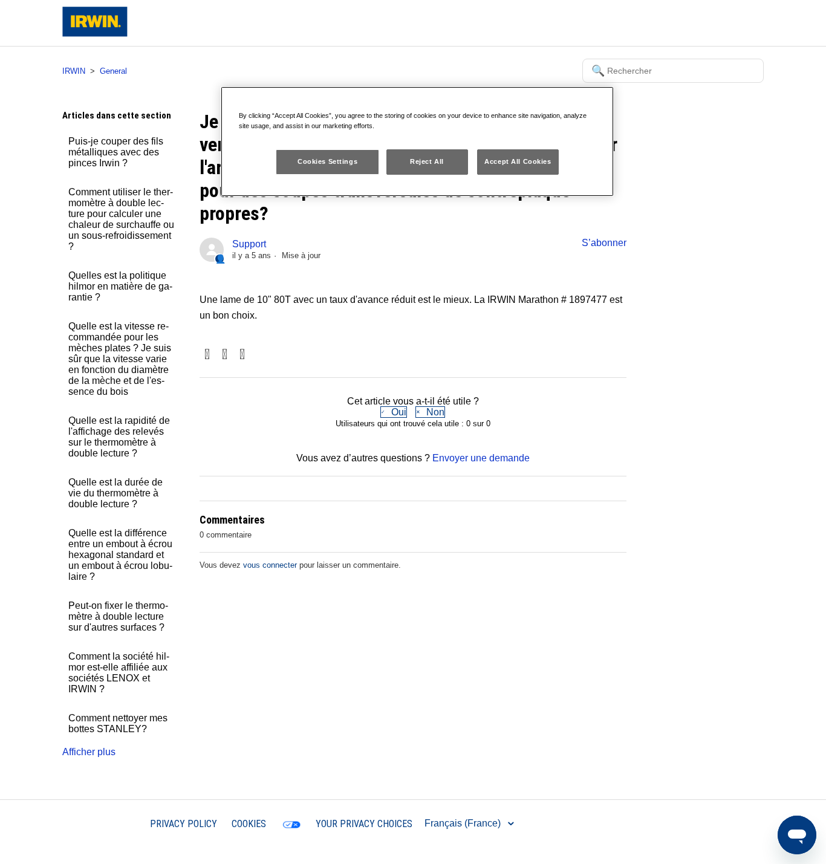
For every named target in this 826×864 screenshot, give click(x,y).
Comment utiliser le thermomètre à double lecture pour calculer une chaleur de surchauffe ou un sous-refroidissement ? (121, 219)
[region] (417, 141)
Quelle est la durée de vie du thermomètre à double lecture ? (115, 493)
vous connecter (270, 565)
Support (249, 244)
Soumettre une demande (646, 23)
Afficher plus (88, 752)
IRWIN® (117, 823)
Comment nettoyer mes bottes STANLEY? (117, 723)
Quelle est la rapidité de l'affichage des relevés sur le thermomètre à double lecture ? (119, 436)
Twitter (224, 355)
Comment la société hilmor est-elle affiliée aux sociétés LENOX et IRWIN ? (118, 672)
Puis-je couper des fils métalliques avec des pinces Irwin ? (115, 152)
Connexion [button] (730, 23)
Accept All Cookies (517, 161)
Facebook (207, 355)
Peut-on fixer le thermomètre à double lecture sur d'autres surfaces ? (118, 616)
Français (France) (463, 823)
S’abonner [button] (604, 243)
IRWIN (73, 71)
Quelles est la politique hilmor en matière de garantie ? (120, 286)
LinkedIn (242, 355)
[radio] (393, 412)
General (113, 71)
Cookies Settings (327, 161)
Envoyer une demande (481, 458)
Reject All (427, 161)
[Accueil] (95, 33)
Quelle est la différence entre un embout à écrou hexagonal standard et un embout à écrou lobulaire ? (120, 555)
